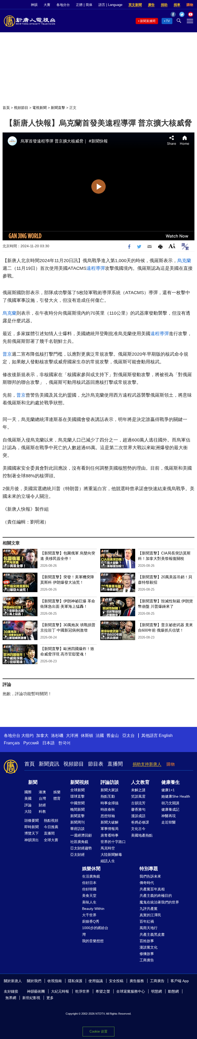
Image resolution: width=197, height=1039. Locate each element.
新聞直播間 (147, 21)
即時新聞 (31, 827)
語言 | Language (110, 5)
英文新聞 (135, 5)
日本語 (48, 743)
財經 (42, 805)
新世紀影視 (31, 998)
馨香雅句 (138, 809)
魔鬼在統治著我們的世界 (159, 902)
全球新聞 (77, 790)
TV (168, 21)
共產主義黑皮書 (152, 934)
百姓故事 (147, 941)
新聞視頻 (79, 782)
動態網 (173, 991)
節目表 (95, 764)
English (166, 735)
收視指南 (54, 981)
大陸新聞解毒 (111, 854)
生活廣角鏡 (91, 876)
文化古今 (138, 829)
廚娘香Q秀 (90, 921)
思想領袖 (108, 816)
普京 (7, 354)
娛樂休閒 (91, 868)
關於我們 (34, 981)
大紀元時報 (60, 991)
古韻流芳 (138, 803)
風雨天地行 (148, 928)
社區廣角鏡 (79, 842)
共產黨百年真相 (152, 889)
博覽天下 (31, 833)
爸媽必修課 (140, 822)
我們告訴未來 (150, 876)
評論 (28, 805)
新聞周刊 (77, 822)
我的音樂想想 (93, 941)
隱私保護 (75, 981)
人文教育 (140, 782)
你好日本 (89, 883)
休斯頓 (87, 735)
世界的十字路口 (113, 842)
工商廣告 (147, 960)
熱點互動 (108, 796)
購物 (189, 5)
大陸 (28, 811)
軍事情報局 (110, 829)
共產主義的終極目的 (156, 895)
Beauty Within (93, 909)
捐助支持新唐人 (147, 764)
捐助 (164, 5)
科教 (42, 811)
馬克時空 (108, 848)
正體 (79, 5)
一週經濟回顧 (81, 835)
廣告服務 (137, 981)
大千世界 (89, 915)
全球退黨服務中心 (130, 991)
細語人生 (108, 861)
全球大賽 (51, 840)
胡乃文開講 (170, 803)
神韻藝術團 (36, 991)
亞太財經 (77, 854)
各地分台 (63, 5)
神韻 (34, 5)
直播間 (115, 764)
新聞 (32, 782)
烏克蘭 (184, 260)
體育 (57, 798)
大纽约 (27, 735)
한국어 (64, 743)
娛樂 (57, 792)
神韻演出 (31, 840)
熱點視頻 (51, 820)
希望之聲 (103, 991)
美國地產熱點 (142, 835)
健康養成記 (170, 809)
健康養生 (170, 782)
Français (12, 743)
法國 (100, 735)
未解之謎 (138, 790)
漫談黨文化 (148, 947)
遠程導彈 (95, 268)
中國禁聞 (77, 803)
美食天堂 (89, 895)
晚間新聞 (77, 809)
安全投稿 (116, 981)
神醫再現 (168, 816)
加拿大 (42, 735)
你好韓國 (89, 889)
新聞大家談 (110, 790)
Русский (31, 743)
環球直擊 (77, 796)
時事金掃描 (110, 803)
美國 (28, 798)
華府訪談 (77, 829)
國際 (28, 792)
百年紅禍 (147, 921)
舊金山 (112, 735)
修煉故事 (147, 954)
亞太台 (128, 735)
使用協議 (95, 981)
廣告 (151, 5)
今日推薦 (51, 827)
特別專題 (149, 868)
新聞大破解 (110, 822)
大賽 (47, 5)
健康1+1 (168, 790)
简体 (89, 5)
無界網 (10, 998)
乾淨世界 (82, 991)
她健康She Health (175, 796)
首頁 (6, 108)
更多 (50, 998)
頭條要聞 (31, 820)
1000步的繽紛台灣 (95, 931)
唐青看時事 (110, 835)
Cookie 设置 (98, 1031)
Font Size (172, 245)
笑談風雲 (138, 796)
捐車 (177, 5)
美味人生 (89, 902)
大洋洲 (72, 735)
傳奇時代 (147, 883)
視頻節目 (21, 108)
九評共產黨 (148, 909)
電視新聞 (39, 108)
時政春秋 (108, 809)
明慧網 (156, 991)
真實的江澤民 (150, 915)
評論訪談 (110, 782)
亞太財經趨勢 (81, 848)
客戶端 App (180, 981)
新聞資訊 (49, 764)
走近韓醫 (168, 822)
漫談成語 (138, 816)
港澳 (42, 792)
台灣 (42, 798)
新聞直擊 (58, 108)
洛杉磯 (57, 735)
